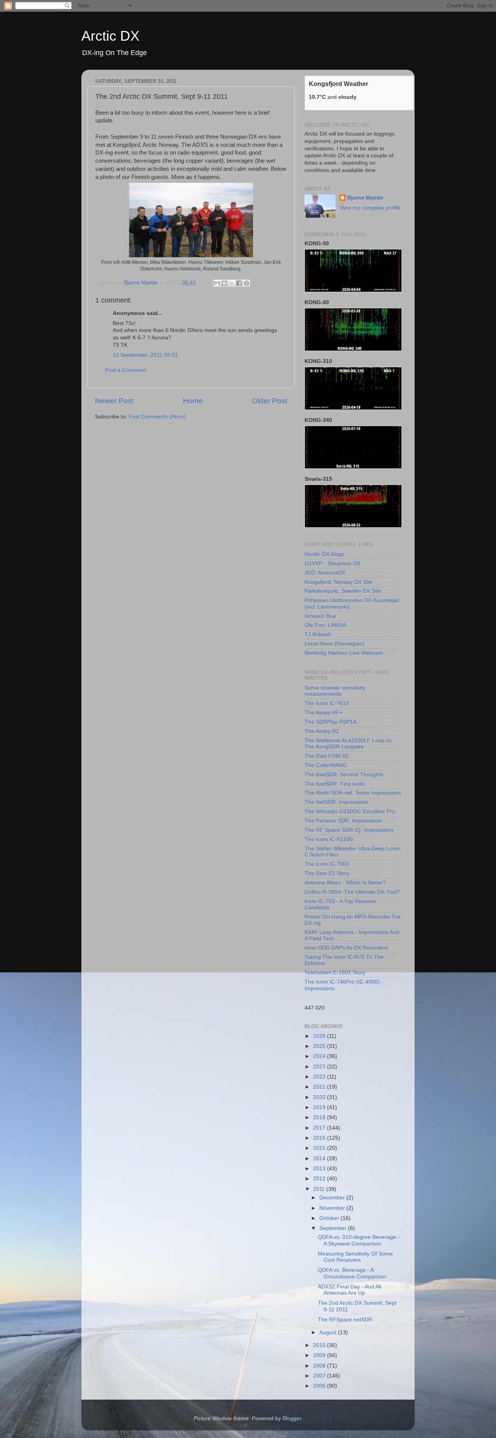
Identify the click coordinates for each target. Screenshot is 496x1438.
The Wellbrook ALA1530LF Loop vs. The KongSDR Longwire (349, 744)
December (332, 1198)
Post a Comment (125, 370)
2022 (320, 1077)
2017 (320, 1128)
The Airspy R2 (322, 731)
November (332, 1208)
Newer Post (114, 401)
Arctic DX (110, 36)
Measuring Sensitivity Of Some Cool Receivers (355, 1257)
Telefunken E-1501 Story (335, 972)
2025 (320, 1046)
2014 (320, 1158)
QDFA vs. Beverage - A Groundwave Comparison (352, 1273)
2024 (320, 1056)
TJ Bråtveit (318, 634)
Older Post (269, 401)
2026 (320, 1036)
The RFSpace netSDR (345, 1320)
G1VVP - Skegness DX (332, 563)
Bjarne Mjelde (365, 198)
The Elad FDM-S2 (327, 756)
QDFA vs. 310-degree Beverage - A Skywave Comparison (359, 1240)
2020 (320, 1097)
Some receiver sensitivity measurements (335, 691)
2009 (320, 1355)
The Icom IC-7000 (327, 864)
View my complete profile (370, 208)
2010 (320, 1345)
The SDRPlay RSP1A (330, 722)
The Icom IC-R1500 (329, 839)
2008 (320, 1366)
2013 (320, 1168)
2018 (320, 1117)
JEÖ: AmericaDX (325, 573)
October (330, 1218)
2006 (320, 1386)
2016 (320, 1138)
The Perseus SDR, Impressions (343, 821)
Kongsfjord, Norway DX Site (338, 582)
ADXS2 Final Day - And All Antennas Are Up (349, 1290)
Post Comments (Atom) (157, 417)
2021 (320, 1087)
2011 (319, 1189)
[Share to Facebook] (239, 283)
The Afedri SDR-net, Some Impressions (353, 793)
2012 (320, 1179)
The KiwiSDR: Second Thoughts (344, 774)
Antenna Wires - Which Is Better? (345, 883)
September (333, 1228)
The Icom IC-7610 (327, 703)
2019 (320, 1107)
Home (193, 401)
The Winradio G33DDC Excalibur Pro (350, 811)
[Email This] (217, 283)
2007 (320, 1376)
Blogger (291, 1418)
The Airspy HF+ (324, 713)
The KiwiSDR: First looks (335, 784)
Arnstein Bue (320, 616)
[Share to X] (232, 283)
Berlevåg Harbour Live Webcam (344, 653)
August (328, 1332)
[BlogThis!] (224, 283)
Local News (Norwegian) (335, 644)
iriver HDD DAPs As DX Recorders (346, 948)
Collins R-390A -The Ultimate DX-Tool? (352, 892)
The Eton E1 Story (327, 873)
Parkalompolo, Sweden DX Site (343, 591)
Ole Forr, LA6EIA (325, 625)
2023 (320, 1067)
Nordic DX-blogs (324, 554)
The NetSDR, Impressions (337, 802)
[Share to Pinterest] (246, 283)
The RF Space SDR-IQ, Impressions (349, 830)
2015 (320, 1148)
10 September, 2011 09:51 (145, 355)
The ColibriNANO (326, 765)
